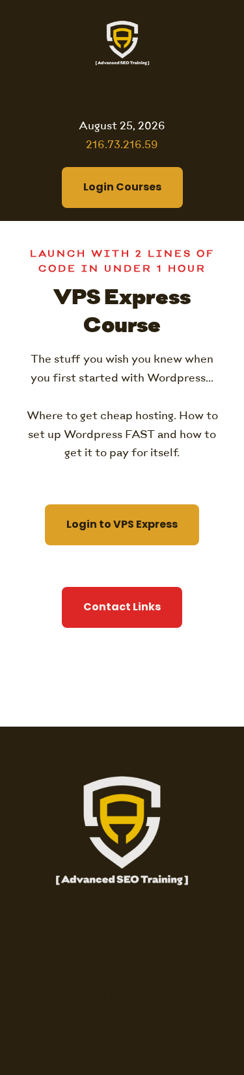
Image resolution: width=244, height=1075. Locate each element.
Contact (122, 1023)
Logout (122, 996)
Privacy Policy (122, 1050)
